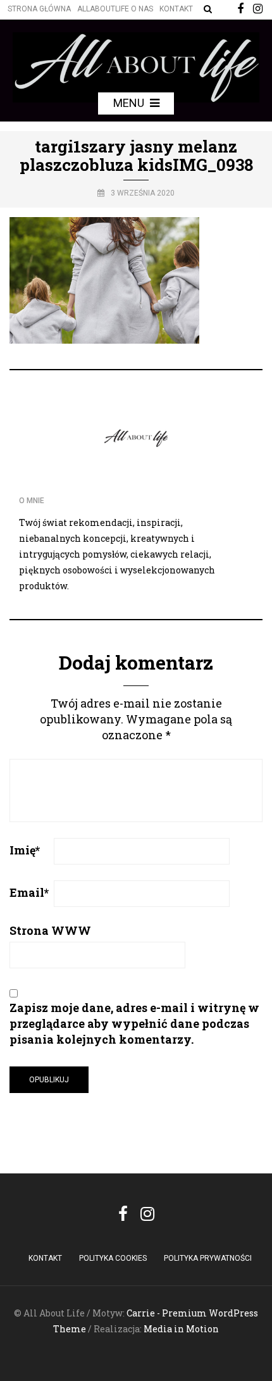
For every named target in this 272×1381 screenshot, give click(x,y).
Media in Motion (181, 1329)
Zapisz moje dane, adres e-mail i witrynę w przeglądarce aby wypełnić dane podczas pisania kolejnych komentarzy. (134, 1023)
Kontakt (176, 8)
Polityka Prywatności (208, 1258)
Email (29, 892)
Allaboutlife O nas (115, 8)
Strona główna (39, 8)
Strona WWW (50, 930)
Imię (24, 850)
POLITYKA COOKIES (113, 1258)
